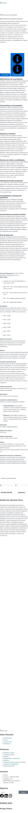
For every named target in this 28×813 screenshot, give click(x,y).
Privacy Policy (6, 809)
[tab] (5, 74)
